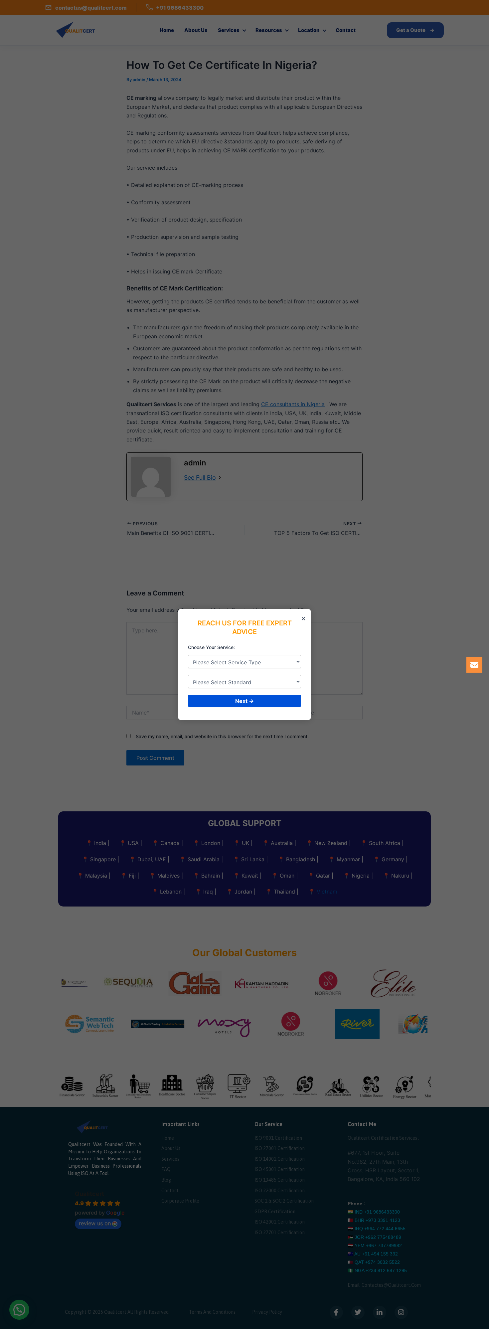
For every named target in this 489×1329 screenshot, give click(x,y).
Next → (244, 701)
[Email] (474, 665)
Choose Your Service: (211, 647)
